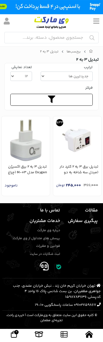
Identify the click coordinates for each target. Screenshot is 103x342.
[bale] (59, 267)
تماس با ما (50, 210)
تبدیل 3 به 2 (49, 51)
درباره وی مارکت (48, 230)
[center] (92, 37)
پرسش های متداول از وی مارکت (36, 238)
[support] (44, 267)
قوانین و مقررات (48, 246)
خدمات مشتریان (44, 221)
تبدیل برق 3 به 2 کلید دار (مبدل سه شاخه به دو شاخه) (79, 169)
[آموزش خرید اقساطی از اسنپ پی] (51, 7)
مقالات (91, 210)
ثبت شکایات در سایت (45, 254)
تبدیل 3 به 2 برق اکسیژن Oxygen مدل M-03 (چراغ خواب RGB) (27, 169)
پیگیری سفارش (83, 221)
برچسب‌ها (74, 51)
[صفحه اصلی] (91, 51)
